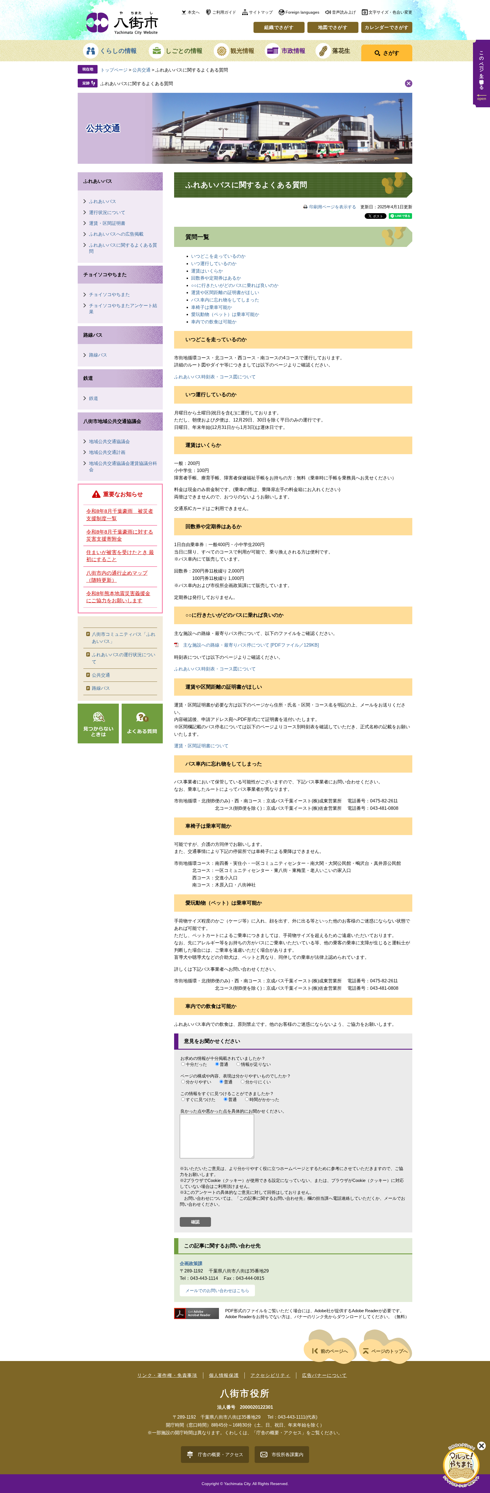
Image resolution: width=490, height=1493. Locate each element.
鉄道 (88, 378)
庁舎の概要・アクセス (220, 1454)
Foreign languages (302, 12)
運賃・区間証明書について (201, 745)
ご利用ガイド (224, 12)
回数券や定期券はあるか (216, 278)
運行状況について (107, 212)
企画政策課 (191, 1263)
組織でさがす (279, 27)
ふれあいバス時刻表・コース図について (215, 376)
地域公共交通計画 (107, 452)
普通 (224, 1064)
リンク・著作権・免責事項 (167, 1375)
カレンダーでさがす (387, 27)
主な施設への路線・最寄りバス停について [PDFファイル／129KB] (251, 645)
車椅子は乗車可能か (211, 307)
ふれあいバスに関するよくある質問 (136, 83)
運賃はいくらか (207, 271)
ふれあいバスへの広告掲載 (116, 234)
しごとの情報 (184, 50)
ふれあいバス (97, 181)
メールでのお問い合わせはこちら (217, 1290)
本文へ (194, 12)
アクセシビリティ (270, 1375)
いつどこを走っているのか (218, 256)
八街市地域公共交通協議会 (112, 421)
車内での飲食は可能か (213, 321)
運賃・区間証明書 (107, 223)
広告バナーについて (324, 1375)
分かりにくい (258, 1081)
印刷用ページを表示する (332, 206)
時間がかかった (264, 1099)
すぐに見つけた (201, 1099)
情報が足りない (256, 1064)
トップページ (114, 70)
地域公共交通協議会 (109, 441)
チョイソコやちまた (105, 274)
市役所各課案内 (287, 1454)
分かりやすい (198, 1081)
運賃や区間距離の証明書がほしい (225, 292)
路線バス (93, 335)
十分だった (196, 1064)
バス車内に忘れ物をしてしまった (225, 299)
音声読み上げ (344, 12)
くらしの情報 (118, 50)
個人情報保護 (224, 1375)
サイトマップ (261, 12)
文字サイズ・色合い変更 (390, 12)
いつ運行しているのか (213, 263)
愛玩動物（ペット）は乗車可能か (225, 314)
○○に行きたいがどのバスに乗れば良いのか (234, 285)
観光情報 (242, 50)
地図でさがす (333, 27)
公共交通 (141, 70)
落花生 (341, 50)
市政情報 (293, 50)
